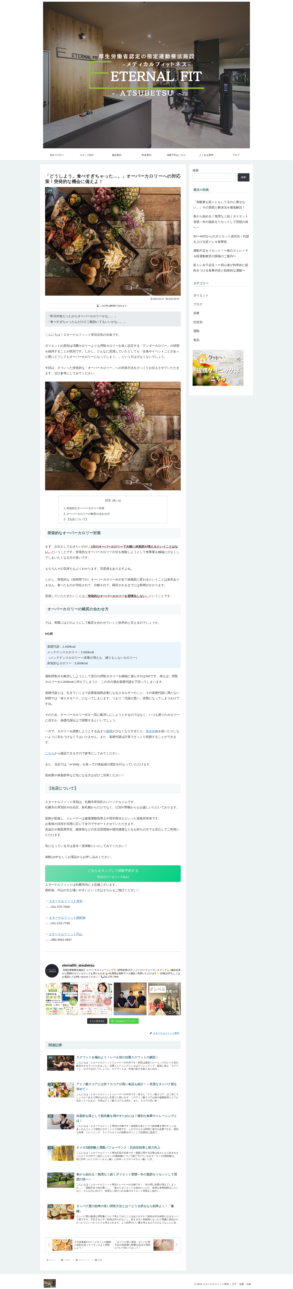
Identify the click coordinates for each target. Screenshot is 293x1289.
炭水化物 (152, 731)
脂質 (109, 731)
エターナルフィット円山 (65, 934)
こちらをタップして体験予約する (112, 873)
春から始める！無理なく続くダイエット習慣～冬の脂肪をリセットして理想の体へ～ (220, 222)
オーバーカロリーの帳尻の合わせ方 (88, 513)
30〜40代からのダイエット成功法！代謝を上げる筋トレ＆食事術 (221, 239)
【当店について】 (77, 519)
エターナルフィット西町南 (67, 917)
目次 (108, 500)
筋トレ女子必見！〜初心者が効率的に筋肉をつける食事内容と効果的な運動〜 (220, 267)
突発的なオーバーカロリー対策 (85, 508)
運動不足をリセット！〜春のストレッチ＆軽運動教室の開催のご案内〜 (220, 253)
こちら (49, 753)
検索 (196, 170)
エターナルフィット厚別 (65, 901)
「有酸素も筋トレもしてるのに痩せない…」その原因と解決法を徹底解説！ (219, 204)
